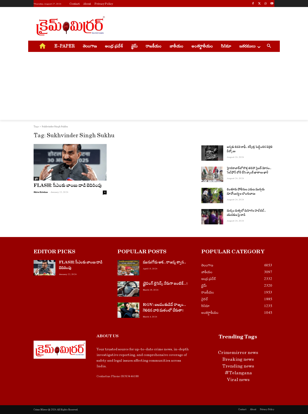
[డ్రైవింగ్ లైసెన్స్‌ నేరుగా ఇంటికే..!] (128, 289)
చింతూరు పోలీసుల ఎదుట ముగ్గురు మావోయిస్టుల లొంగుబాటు (246, 192)
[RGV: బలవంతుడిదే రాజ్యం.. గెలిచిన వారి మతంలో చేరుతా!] (128, 310)
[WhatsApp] (265, 4)
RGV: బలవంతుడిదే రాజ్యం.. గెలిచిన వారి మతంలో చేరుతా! (164, 308)
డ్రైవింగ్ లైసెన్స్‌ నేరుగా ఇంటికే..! (165, 284)
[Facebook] (253, 4)
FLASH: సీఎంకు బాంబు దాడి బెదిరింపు (68, 186)
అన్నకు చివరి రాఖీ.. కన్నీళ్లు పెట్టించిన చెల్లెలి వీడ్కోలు (250, 149)
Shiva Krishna (41, 192)
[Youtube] (271, 4)
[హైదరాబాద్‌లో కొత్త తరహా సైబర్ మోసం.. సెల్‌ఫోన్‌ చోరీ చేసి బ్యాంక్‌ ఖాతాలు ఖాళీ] (212, 174)
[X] (259, 4)
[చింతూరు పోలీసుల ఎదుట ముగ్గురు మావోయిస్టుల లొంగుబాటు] (212, 195)
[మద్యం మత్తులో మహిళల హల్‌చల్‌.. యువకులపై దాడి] (212, 216)
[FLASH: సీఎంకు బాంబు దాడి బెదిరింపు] (70, 162)
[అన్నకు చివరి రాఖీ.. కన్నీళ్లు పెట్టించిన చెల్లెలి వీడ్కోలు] (212, 153)
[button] (269, 46)
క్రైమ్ (36, 178)
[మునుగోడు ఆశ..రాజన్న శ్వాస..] (128, 267)
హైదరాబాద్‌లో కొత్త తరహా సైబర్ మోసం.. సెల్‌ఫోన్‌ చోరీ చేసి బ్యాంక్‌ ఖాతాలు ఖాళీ (249, 171)
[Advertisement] (188, 25)
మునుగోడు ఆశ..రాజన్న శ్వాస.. (164, 263)
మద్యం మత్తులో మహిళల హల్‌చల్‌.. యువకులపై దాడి (246, 213)
